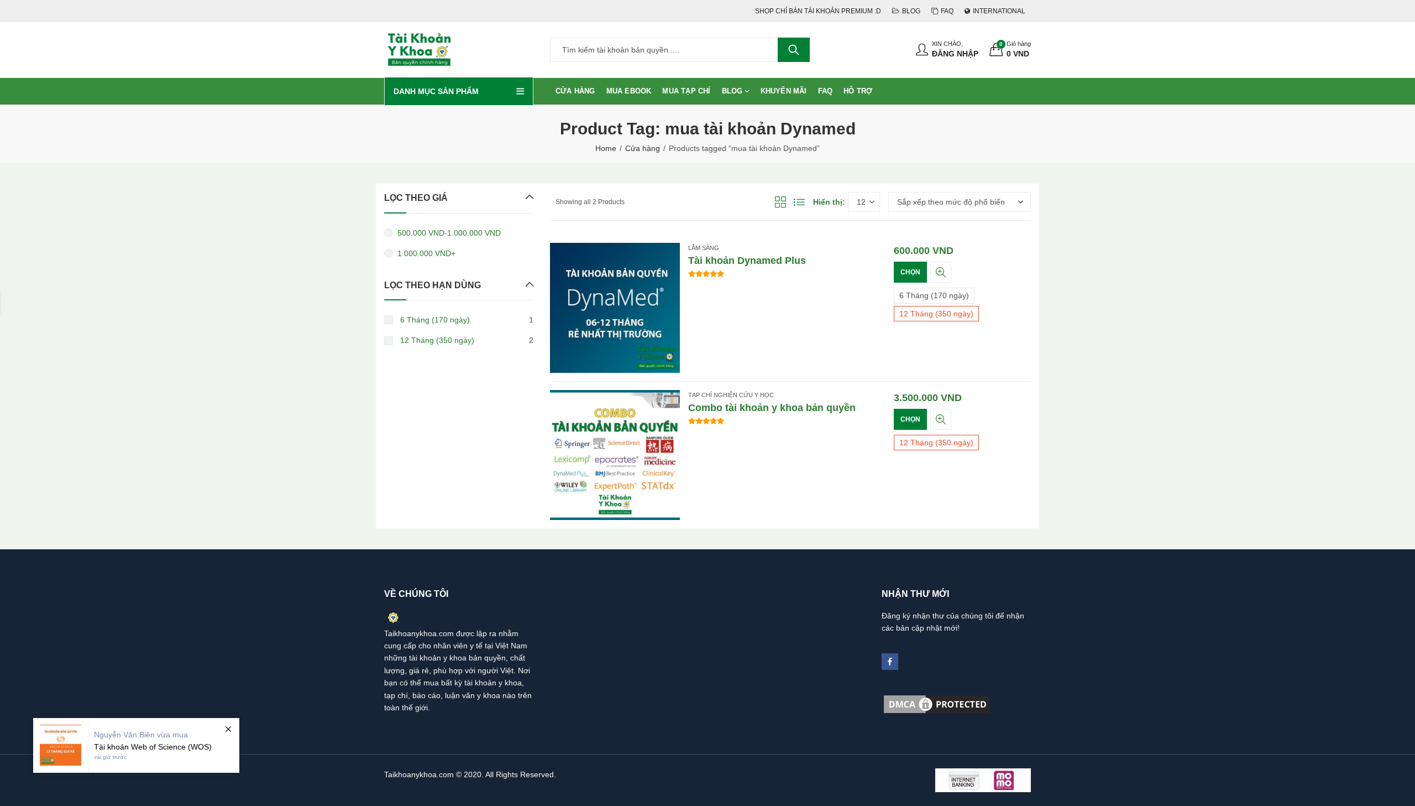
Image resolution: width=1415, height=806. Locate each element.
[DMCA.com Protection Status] (937, 703)
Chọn (910, 272)
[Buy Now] (136, 745)
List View (799, 202)
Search (794, 50)
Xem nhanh (940, 272)
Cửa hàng (642, 148)
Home (605, 148)
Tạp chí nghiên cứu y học (731, 395)
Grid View (780, 202)
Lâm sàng (703, 248)
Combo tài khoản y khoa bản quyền (772, 407)
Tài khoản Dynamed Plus (747, 260)
